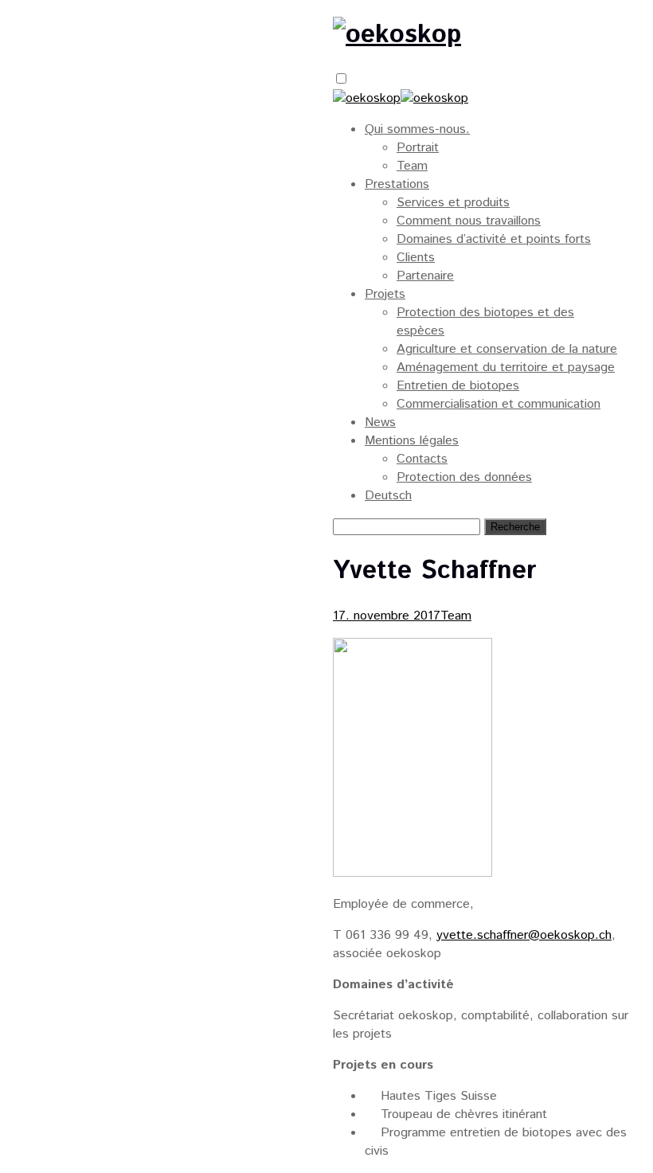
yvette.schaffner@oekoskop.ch (524, 935)
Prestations (397, 184)
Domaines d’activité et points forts (494, 239)
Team (412, 166)
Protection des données (464, 477)
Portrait (418, 148)
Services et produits (453, 203)
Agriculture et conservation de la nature (507, 349)
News (380, 422)
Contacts (422, 459)
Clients (416, 257)
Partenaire (425, 276)
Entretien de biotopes (458, 386)
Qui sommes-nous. (417, 129)
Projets (385, 294)
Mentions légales (412, 441)
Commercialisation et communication (498, 404)
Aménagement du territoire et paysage (506, 367)
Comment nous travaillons (469, 221)
